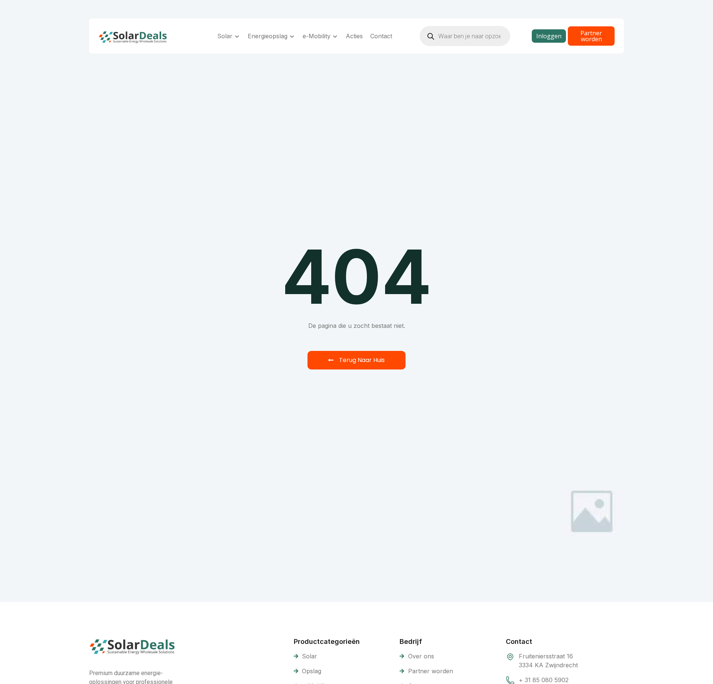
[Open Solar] (237, 36)
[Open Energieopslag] (292, 36)
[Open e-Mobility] (335, 36)
